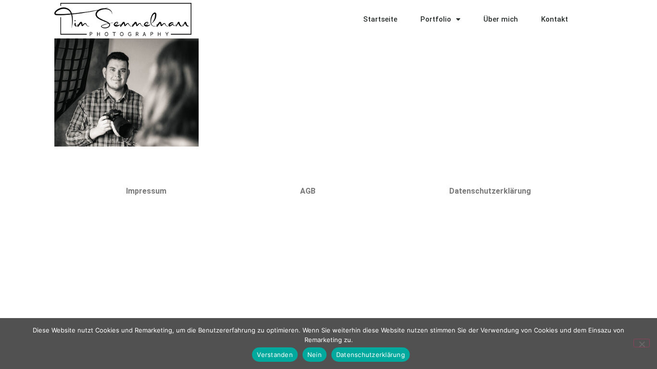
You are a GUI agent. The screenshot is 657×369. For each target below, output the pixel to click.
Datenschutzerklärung (490, 191)
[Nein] (641, 343)
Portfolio (435, 19)
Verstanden (275, 354)
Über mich (500, 19)
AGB (308, 191)
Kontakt (554, 19)
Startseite (380, 19)
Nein (314, 354)
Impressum (146, 191)
